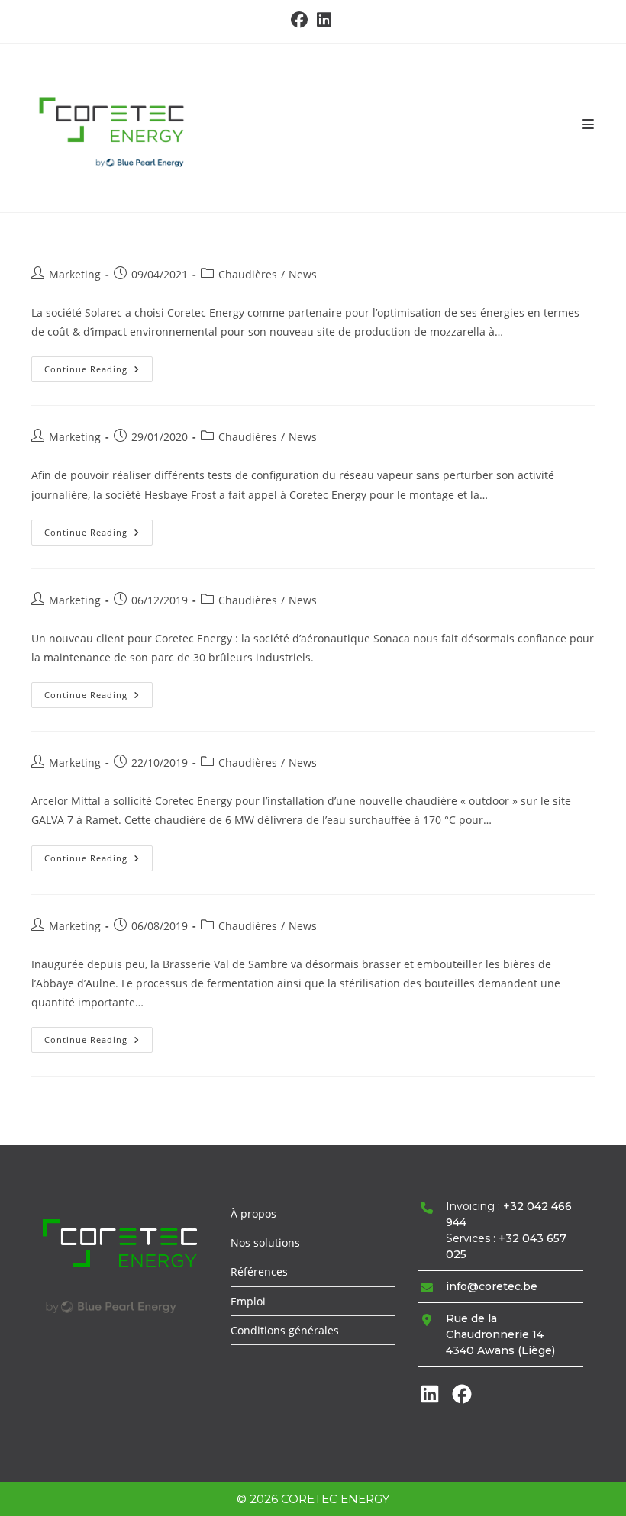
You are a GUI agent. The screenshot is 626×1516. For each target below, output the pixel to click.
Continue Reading (98, 372)
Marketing (75, 274)
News (303, 274)
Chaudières (247, 274)
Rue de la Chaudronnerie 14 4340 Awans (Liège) (500, 1334)
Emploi (248, 1301)
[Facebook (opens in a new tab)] (301, 19)
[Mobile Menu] (588, 124)
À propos (253, 1213)
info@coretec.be (491, 1286)
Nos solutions (265, 1242)
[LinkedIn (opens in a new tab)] (324, 19)
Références (259, 1271)
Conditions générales (285, 1330)
